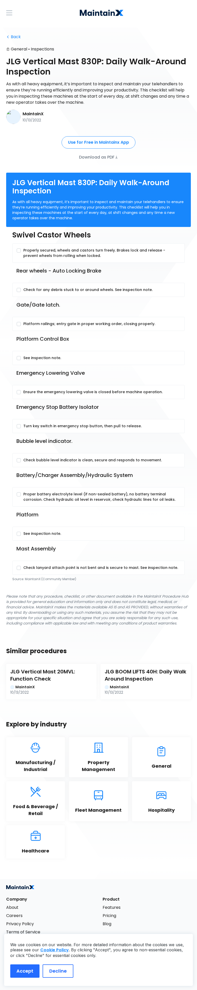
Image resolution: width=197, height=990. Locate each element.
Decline (58, 971)
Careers (14, 916)
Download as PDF (96, 157)
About (12, 907)
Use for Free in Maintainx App (98, 142)
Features (112, 907)
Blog (107, 924)
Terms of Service (23, 932)
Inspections (42, 49)
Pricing (109, 916)
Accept (24, 971)
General (19, 49)
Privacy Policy (20, 924)
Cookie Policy (54, 950)
